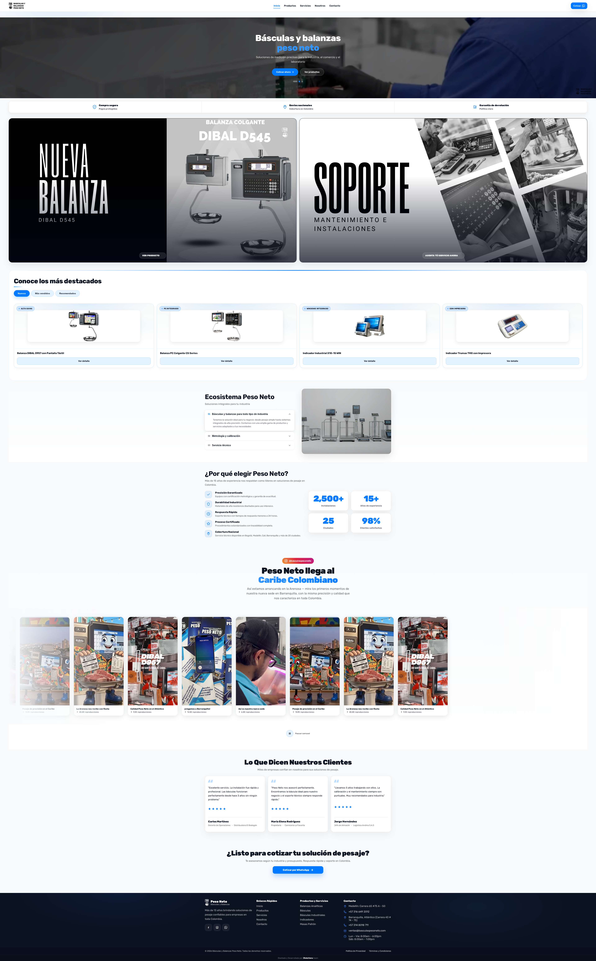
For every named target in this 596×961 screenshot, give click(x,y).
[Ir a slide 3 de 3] (302, 81)
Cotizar (577, 6)
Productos (290, 5)
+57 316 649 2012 (359, 911)
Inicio (277, 5)
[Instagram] (217, 927)
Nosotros (320, 5)
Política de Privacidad (356, 951)
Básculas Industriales (312, 915)
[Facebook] (208, 927)
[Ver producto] (83, 344)
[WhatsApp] (225, 927)
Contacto (334, 5)
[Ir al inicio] (26, 6)
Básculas (305, 910)
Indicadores (307, 919)
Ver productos (312, 72)
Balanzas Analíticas (311, 906)
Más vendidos (42, 293)
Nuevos (22, 293)
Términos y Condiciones (380, 951)
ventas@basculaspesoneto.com (367, 930)
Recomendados (67, 293)
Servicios (305, 5)
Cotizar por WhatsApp (298, 870)
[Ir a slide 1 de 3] (295, 81)
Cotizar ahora (285, 72)
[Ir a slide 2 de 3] (299, 81)
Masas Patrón (308, 924)
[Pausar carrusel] (289, 733)
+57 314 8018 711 (358, 925)
